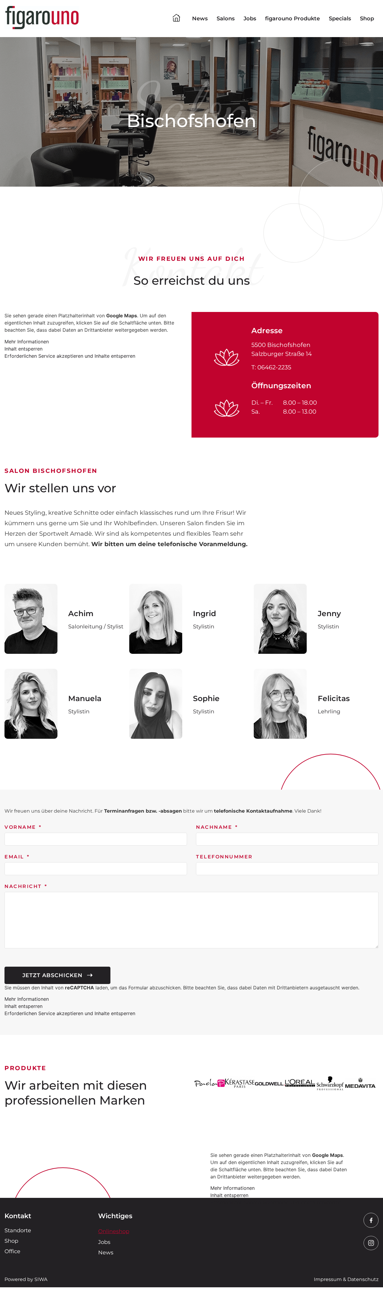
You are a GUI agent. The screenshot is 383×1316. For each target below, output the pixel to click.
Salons (226, 18)
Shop (367, 18)
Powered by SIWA (25, 1279)
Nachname (215, 827)
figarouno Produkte (292, 18)
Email (15, 857)
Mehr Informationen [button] (26, 342)
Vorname (21, 827)
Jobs (250, 18)
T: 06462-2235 (271, 367)
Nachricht (24, 886)
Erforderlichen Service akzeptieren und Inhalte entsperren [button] (69, 356)
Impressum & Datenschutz (346, 1279)
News (200, 18)
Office (12, 1251)
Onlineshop (113, 1231)
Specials (340, 18)
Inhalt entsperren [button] (23, 349)
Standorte (17, 1230)
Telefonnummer (224, 857)
